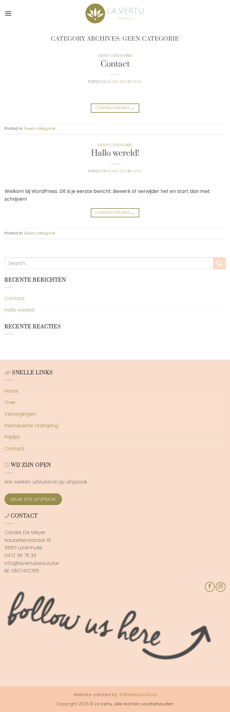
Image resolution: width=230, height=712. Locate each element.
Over (10, 402)
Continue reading (115, 107)
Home (11, 391)
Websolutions (138, 695)
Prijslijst (12, 437)
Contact (115, 64)
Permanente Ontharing (31, 425)
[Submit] (220, 263)
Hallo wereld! (115, 153)
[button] (8, 13)
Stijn (137, 81)
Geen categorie (115, 56)
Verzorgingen (20, 414)
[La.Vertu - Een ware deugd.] (115, 13)
